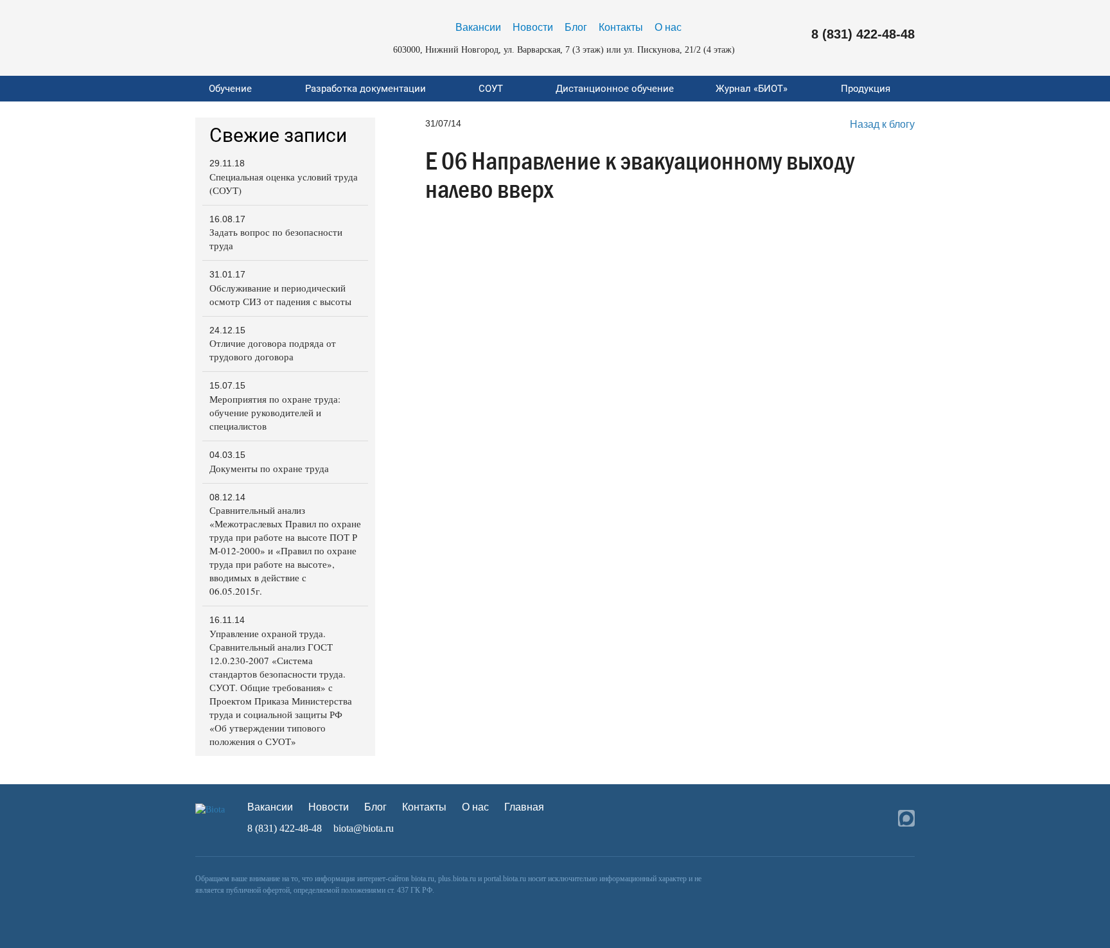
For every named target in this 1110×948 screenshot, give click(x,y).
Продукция (865, 88)
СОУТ (491, 88)
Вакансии (478, 27)
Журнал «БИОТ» (752, 88)
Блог (576, 27)
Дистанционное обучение (615, 88)
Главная (524, 807)
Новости (533, 27)
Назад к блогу (882, 124)
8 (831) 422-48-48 (863, 34)
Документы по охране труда (269, 468)
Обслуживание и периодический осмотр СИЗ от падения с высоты (280, 294)
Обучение (230, 88)
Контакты (621, 27)
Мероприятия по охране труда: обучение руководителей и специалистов (274, 412)
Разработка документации (365, 88)
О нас (668, 27)
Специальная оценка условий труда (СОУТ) (283, 183)
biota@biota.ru (363, 828)
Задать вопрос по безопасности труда (275, 238)
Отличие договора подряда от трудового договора (272, 350)
